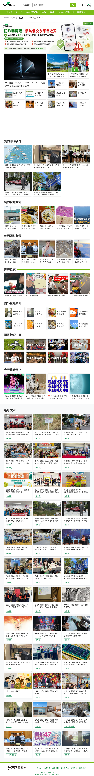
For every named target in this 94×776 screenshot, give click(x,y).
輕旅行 (19, 12)
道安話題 (10, 269)
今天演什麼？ (13, 370)
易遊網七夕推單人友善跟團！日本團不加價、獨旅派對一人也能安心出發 (75, 751)
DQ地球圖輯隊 (31, 12)
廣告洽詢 (82, 768)
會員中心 (47, 768)
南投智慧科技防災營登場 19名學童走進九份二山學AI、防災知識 (17, 463)
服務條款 (55, 768)
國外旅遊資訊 (13, 303)
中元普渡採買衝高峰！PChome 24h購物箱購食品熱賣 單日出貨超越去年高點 (75, 492)
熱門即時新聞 (13, 141)
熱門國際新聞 (13, 236)
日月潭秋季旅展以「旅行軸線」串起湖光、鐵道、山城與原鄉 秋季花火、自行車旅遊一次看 (46, 549)
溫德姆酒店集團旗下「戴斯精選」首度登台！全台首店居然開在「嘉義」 (47, 722)
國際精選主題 (13, 335)
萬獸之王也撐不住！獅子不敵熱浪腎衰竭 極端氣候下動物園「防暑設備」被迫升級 (75, 722)
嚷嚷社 (44, 12)
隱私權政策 (65, 768)
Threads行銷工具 (65, 12)
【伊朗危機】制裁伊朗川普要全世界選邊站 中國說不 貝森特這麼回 (75, 521)
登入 (84, 5)
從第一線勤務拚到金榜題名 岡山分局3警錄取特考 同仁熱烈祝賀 (18, 607)
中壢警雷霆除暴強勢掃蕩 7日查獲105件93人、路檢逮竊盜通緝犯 (18, 434)
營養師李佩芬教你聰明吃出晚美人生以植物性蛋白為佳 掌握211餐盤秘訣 (46, 607)
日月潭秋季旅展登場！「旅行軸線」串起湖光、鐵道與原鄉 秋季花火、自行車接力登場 (17, 578)
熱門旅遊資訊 (13, 202)
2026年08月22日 (10, 18)
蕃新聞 (9, 12)
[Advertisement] (47, 124)
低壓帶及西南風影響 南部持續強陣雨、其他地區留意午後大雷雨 (46, 521)
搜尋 (52, 12)
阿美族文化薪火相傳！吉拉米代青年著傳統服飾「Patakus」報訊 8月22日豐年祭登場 (75, 463)
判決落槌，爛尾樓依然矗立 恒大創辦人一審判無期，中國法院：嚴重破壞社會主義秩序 (17, 751)
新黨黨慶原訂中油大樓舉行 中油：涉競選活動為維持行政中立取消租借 (75, 578)
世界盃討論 (82, 12)
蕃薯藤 (9, 4)
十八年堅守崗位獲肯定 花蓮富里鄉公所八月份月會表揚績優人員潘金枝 (46, 492)
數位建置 (74, 768)
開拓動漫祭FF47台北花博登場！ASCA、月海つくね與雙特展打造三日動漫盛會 (47, 751)
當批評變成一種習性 (13, 691)
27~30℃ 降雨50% (35, 18)
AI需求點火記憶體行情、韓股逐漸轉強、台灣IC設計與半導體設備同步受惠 (75, 664)
